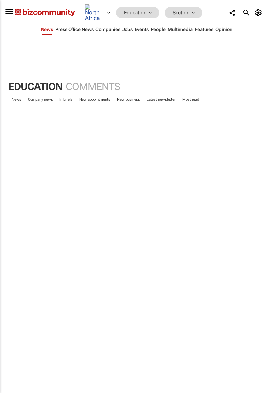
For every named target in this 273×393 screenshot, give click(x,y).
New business (128, 99)
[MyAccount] (259, 13)
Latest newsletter (161, 99)
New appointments (94, 99)
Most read (190, 99)
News (16, 99)
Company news (40, 99)
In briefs (65, 99)
